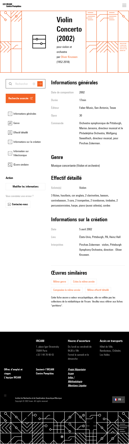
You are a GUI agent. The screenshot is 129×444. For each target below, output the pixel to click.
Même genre (59, 281)
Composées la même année (66, 290)
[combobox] (25, 83)
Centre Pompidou (45, 373)
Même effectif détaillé (98, 290)
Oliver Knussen (69, 57)
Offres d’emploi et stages (13, 371)
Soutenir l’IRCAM (45, 369)
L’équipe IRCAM (12, 377)
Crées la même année (84, 281)
